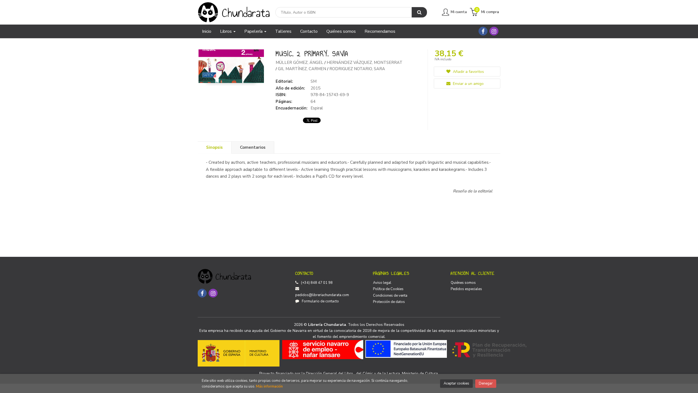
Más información (269, 386)
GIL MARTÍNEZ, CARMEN (302, 69)
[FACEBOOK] (483, 31)
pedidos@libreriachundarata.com (322, 295)
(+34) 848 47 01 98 (317, 282)
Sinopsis (214, 147)
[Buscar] (419, 12)
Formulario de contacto (320, 301)
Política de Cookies (388, 289)
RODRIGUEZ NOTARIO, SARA (357, 69)
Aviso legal (382, 282)
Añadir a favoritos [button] (468, 71)
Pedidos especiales (466, 289)
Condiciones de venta (390, 295)
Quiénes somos (463, 282)
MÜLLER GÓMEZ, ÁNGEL (300, 62)
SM (314, 81)
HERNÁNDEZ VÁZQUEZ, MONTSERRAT (364, 62)
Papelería (254, 31)
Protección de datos (389, 301)
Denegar (486, 383)
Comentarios (253, 147)
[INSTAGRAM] (493, 31)
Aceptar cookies (456, 383)
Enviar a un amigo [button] (468, 83)
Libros (226, 31)
